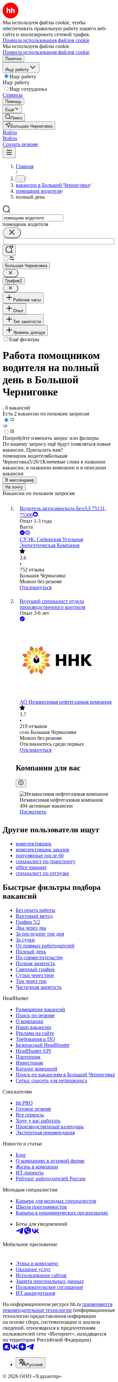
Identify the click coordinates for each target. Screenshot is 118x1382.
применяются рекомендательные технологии (57, 1307)
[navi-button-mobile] (9, 152)
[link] (14, 117)
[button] (10, 132)
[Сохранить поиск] (9, 250)
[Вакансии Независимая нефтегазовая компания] (65, 661)
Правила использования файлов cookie (46, 52)
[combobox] (33, 217)
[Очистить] (12, 232)
